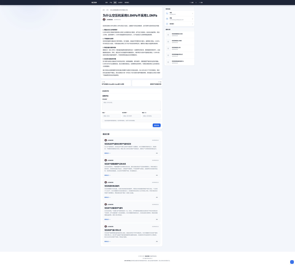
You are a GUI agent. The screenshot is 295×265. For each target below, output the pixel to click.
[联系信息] (292, 262)
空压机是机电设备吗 (111, 186)
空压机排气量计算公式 (112, 230)
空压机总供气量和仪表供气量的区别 (117, 143)
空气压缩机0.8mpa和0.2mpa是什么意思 (113, 84)
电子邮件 (124, 112)
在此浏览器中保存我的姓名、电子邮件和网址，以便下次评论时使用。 (120, 120)
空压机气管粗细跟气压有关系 (115, 163)
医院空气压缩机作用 (155, 84)
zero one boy (127, 260)
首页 (104, 10)
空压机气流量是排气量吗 (113, 208)
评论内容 (104, 99)
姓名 (103, 112)
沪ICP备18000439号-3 (147, 258)
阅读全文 (106, 153)
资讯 (107, 10)
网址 (144, 112)
